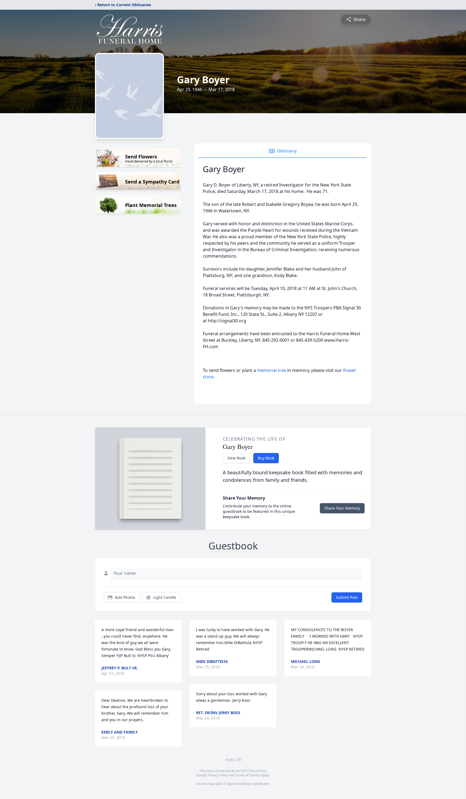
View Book (236, 458)
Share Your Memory (342, 508)
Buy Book (266, 458)
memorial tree (271, 370)
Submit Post (347, 597)
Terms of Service (247, 775)
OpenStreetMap (239, 783)
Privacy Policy (218, 775)
